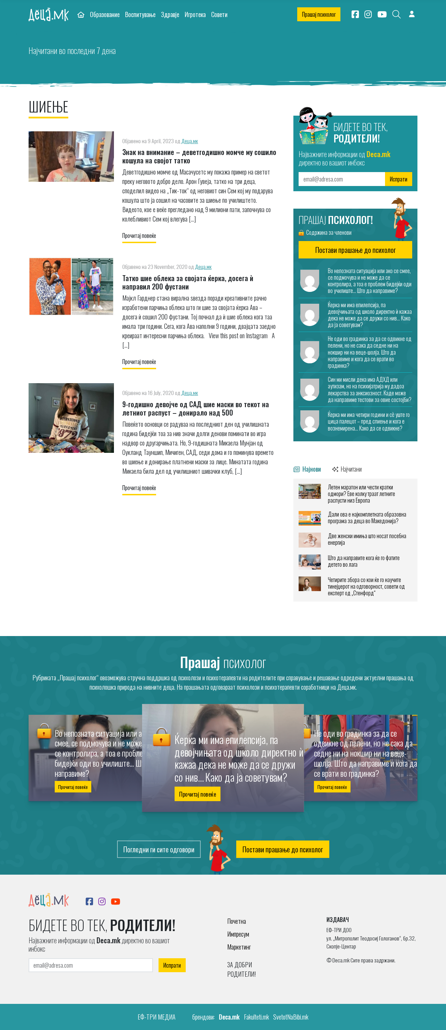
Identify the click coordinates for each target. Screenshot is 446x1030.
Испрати (398, 179)
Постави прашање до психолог (283, 849)
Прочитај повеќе (139, 235)
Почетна (236, 921)
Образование (105, 14)
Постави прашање (355, 250)
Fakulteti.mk (256, 1016)
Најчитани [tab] (351, 468)
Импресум (238, 933)
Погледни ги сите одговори (158, 849)
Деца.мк (189, 141)
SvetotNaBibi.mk (290, 1016)
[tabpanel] (355, 540)
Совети (219, 14)
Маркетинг (239, 946)
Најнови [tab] (311, 468)
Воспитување (140, 14)
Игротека (195, 14)
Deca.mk (229, 1016)
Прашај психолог (319, 14)
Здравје (170, 14)
